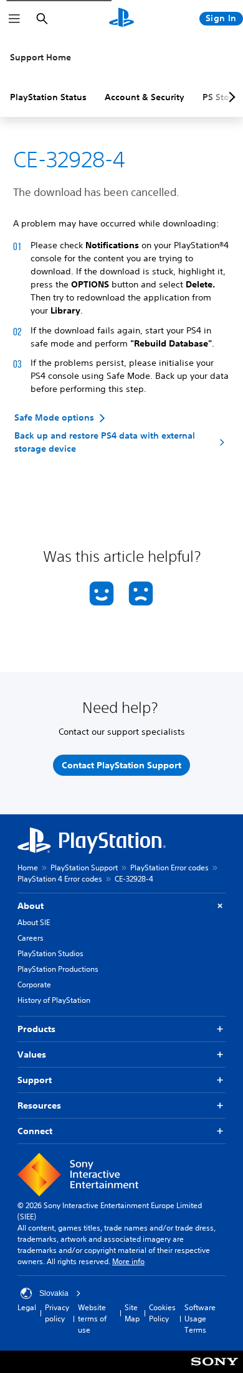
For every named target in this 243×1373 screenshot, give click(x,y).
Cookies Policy (162, 1313)
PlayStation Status (48, 97)
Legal (26, 1307)
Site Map (132, 1313)
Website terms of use (92, 1318)
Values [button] (31, 1054)
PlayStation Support (84, 867)
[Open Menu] (14, 18)
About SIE (33, 922)
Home (27, 867)
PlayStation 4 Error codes (59, 878)
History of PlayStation (53, 1000)
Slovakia (54, 1293)
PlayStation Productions (57, 969)
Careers (30, 938)
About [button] (30, 905)
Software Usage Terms (200, 1318)
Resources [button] (39, 1105)
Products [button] (36, 1029)
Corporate (34, 984)
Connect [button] (34, 1131)
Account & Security (144, 97)
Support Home (40, 57)
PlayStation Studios (50, 953)
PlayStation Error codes (169, 867)
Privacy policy (57, 1313)
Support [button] (34, 1080)
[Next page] (230, 97)
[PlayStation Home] (121, 18)
